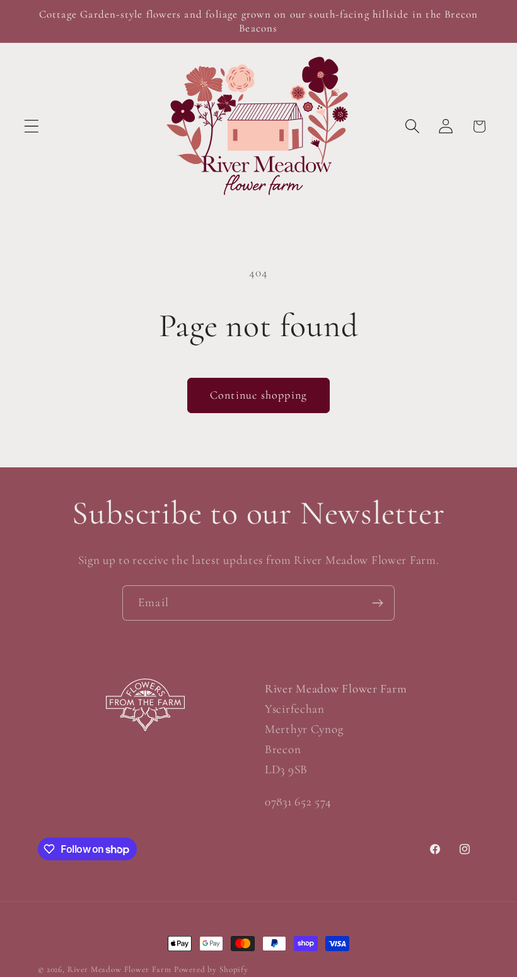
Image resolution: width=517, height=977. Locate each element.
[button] (32, 126)
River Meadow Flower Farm (119, 969)
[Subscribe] (377, 603)
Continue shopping (258, 395)
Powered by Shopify (211, 969)
